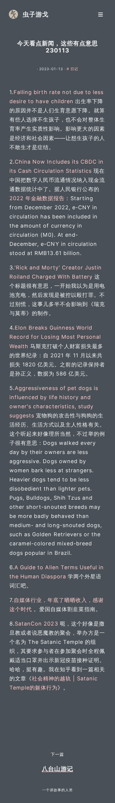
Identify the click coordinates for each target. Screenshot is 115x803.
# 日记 (72, 69)
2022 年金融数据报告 (37, 198)
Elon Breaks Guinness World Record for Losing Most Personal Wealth (55, 337)
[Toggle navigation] (100, 14)
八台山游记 (57, 768)
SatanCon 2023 (36, 624)
